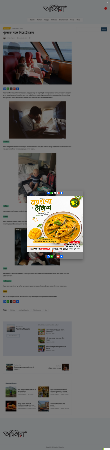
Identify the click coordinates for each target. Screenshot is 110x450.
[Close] (107, 2)
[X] (55, 193)
